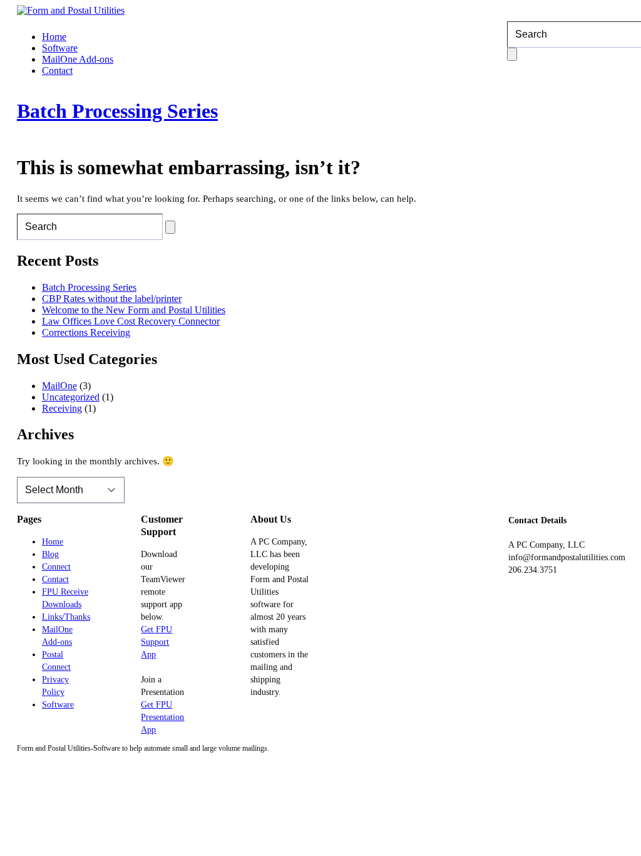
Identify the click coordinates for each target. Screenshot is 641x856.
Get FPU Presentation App (162, 717)
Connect (56, 567)
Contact (57, 70)
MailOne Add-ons (77, 59)
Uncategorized (71, 397)
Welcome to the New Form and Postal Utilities (133, 310)
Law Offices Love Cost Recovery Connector (131, 321)
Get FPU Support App (156, 642)
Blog (50, 554)
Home (54, 36)
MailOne (59, 385)
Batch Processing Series (117, 111)
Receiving (62, 408)
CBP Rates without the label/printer (112, 298)
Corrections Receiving (86, 332)
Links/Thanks (66, 617)
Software (60, 48)
